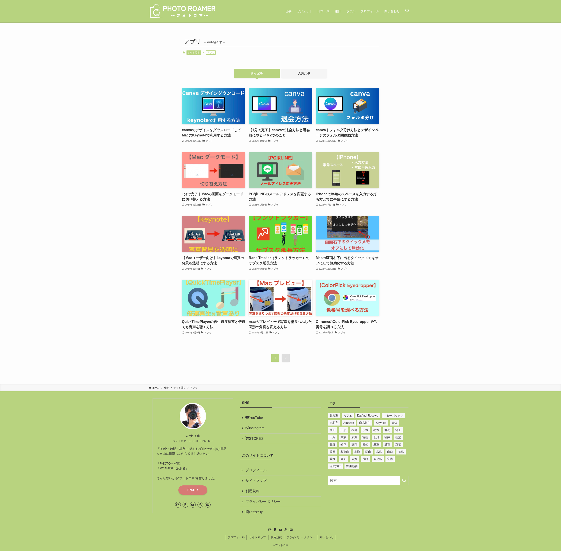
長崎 (365, 459)
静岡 (354, 444)
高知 (343, 459)
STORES (256, 438)
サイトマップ (255, 481)
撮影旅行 (335, 466)
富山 (365, 437)
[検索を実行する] (404, 480)
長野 (332, 444)
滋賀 (387, 444)
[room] (185, 505)
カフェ (347, 415)
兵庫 (332, 451)
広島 (379, 451)
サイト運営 (194, 52)
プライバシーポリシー (262, 501)
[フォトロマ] (183, 11)
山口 (390, 451)
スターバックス (393, 415)
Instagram (256, 428)
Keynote (381, 422)
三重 (376, 444)
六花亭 (334, 422)
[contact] (208, 505)
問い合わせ (254, 512)
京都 (398, 444)
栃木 (376, 430)
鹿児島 (377, 459)
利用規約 (252, 491)
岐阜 (343, 444)
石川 (376, 437)
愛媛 (332, 459)
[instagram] (178, 505)
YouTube (256, 418)
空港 (390, 459)
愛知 (365, 444)
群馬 (387, 430)
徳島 (401, 451)
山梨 (398, 437)
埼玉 (398, 430)
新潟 (354, 437)
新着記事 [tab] (257, 73)
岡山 (368, 451)
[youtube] (193, 505)
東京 (343, 437)
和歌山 (345, 451)
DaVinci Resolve (367, 415)
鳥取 (357, 451)
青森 (394, 422)
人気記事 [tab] (304, 73)
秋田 (332, 430)
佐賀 (354, 459)
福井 (387, 437)
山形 (343, 430)
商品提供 (365, 422)
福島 (354, 430)
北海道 (334, 415)
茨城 (365, 430)
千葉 (332, 437)
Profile (193, 490)
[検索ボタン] (407, 11)
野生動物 (352, 466)
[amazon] (200, 505)
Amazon (348, 422)
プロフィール (255, 470)
